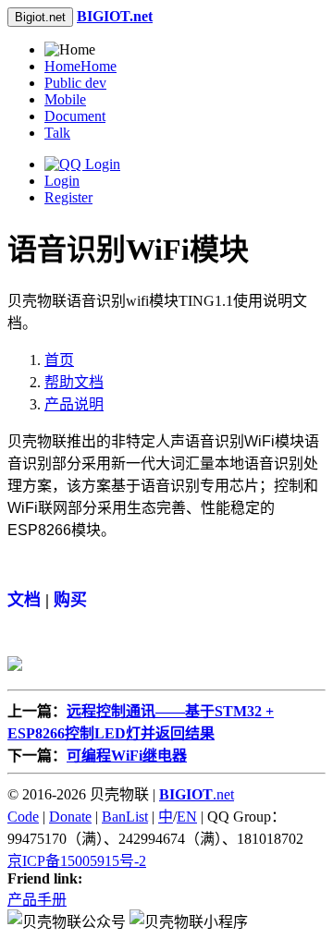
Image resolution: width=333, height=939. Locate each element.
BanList (125, 816)
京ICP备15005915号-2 (76, 861)
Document (74, 116)
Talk (57, 132)
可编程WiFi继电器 (127, 755)
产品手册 (37, 900)
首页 (59, 360)
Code (23, 816)
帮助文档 (74, 382)
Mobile (65, 99)
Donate (70, 816)
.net (196, 794)
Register (68, 197)
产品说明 (74, 404)
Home (80, 66)
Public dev (75, 83)
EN (187, 816)
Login (62, 181)
